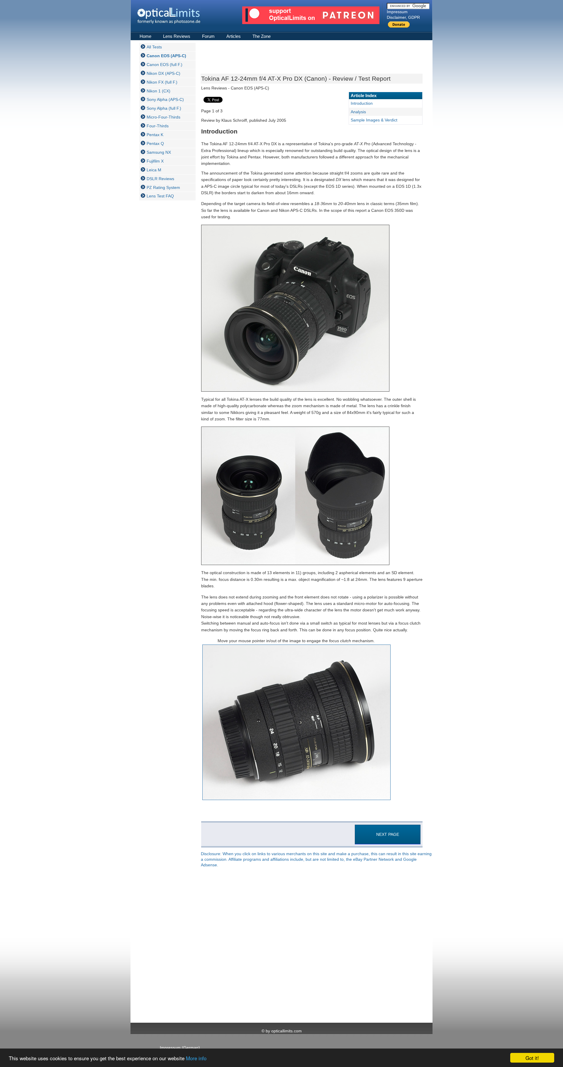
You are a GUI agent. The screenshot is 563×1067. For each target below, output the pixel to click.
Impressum (397, 11)
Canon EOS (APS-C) (166, 55)
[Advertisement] (162, 293)
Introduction (362, 103)
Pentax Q (155, 143)
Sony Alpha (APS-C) (165, 99)
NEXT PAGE (388, 834)
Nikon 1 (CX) (158, 91)
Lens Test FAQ (160, 196)
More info (196, 1058)
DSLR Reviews (160, 178)
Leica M (154, 170)
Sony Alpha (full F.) (164, 108)
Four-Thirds (158, 126)
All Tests (154, 47)
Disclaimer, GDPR (403, 17)
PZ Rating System (163, 187)
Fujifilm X (155, 161)
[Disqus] (311, 945)
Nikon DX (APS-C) (163, 73)
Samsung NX (159, 152)
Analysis (358, 111)
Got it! (532, 1057)
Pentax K (155, 134)
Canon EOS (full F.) (164, 64)
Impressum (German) (180, 1047)
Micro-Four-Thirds (163, 117)
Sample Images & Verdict (374, 120)
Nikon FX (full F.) (162, 82)
